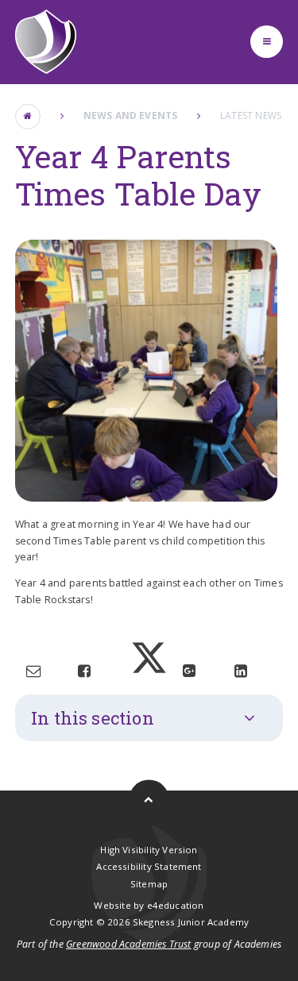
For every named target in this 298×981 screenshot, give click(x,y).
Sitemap (149, 884)
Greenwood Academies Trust (129, 944)
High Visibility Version (148, 850)
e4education (175, 905)
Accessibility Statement (148, 866)
